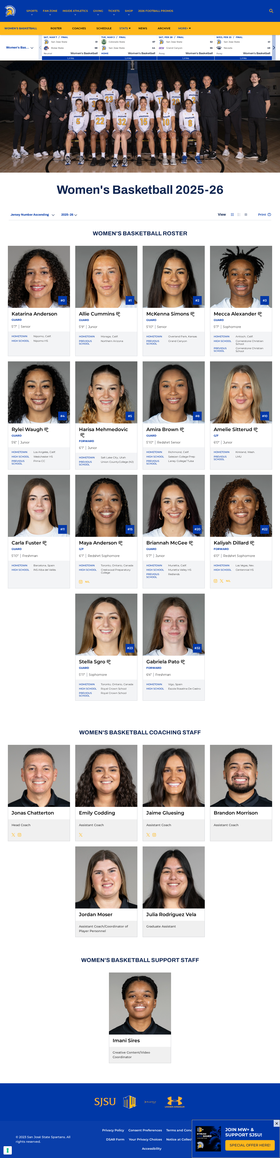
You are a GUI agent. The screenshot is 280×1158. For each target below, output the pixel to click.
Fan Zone (50, 10)
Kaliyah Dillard (231, 543)
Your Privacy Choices (145, 1139)
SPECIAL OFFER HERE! (252, 1146)
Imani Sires (126, 1041)
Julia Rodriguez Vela (171, 914)
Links (70, 58)
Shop (129, 10)
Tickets (114, 10)
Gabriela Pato (162, 662)
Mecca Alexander (235, 314)
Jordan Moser (95, 914)
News (142, 28)
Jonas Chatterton (33, 813)
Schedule (104, 28)
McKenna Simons (167, 314)
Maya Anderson (98, 543)
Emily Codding (97, 813)
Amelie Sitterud (233, 429)
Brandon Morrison (236, 813)
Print (262, 215)
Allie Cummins (97, 314)
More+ (183, 28)
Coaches (79, 28)
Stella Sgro (92, 662)
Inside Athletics (75, 10)
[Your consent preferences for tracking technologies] (8, 1150)
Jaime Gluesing (165, 813)
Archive (164, 28)
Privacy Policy (113, 1130)
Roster (56, 28)
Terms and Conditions (183, 1130)
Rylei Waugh (27, 429)
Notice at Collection (182, 1139)
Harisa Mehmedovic (103, 429)
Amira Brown (162, 429)
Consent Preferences (145, 1130)
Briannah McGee (166, 543)
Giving (98, 10)
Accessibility (151, 1148)
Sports (32, 10)
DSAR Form (115, 1139)
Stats (123, 28)
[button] (274, 47)
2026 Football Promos (155, 10)
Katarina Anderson (34, 314)
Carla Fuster (26, 543)
